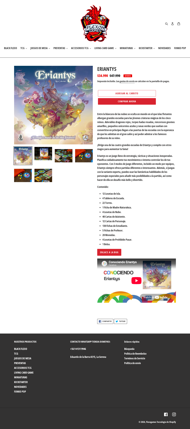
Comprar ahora (127, 101)
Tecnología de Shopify (166, 421)
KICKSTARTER (21, 382)
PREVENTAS (20, 363)
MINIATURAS (20, 377)
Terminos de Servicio (134, 358)
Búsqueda (129, 349)
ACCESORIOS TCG (22, 368)
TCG (16, 353)
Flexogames (151, 421)
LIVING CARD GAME (24, 372)
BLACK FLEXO (20, 349)
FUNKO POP (20, 391)
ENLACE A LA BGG (109, 252)
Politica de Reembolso (135, 353)
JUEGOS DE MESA (22, 358)
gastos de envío (127, 81)
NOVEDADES (20, 387)
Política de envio (132, 363)
